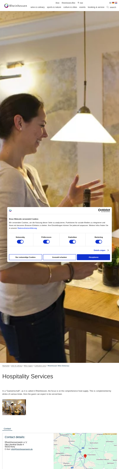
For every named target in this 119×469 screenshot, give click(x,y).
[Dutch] (116, 3)
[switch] (46, 241)
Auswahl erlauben (59, 257)
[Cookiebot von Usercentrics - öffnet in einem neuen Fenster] (100, 210)
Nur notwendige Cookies (25, 257)
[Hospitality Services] (14, 407)
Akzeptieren (93, 257)
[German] (113, 3)
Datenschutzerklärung (27, 228)
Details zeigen (99, 250)
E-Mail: (19, 449)
